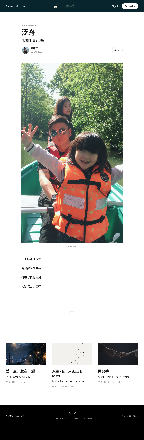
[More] (24, 6)
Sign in (115, 6)
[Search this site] (106, 6)
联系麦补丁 (76, 418)
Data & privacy (61, 418)
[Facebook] (75, 413)
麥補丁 (34, 48)
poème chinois (29, 25)
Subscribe (130, 6)
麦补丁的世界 (11, 416)
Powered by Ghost (130, 416)
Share (117, 50)
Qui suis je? (12, 6)
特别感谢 (88, 418)
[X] (70, 413)
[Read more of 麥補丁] (25, 50)
